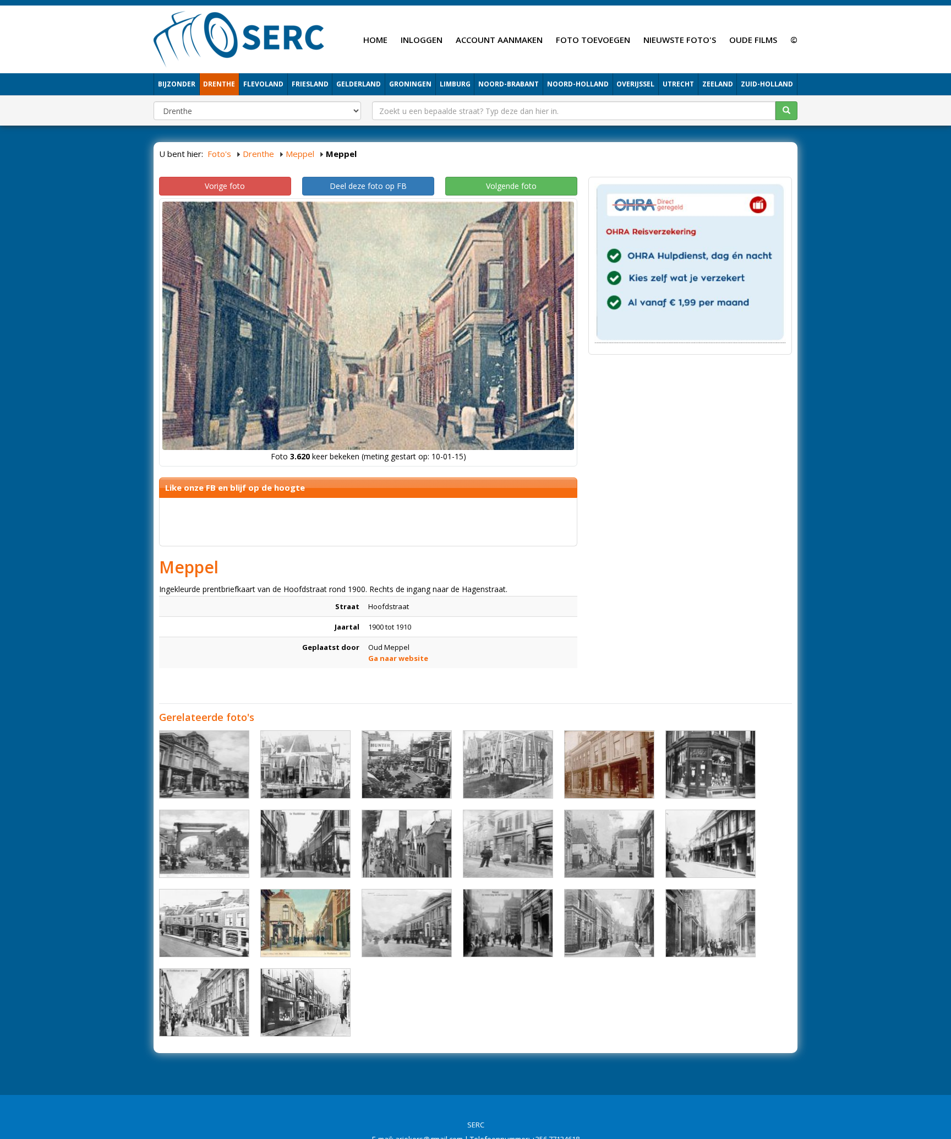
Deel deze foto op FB (368, 186)
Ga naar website (398, 658)
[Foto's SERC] (239, 38)
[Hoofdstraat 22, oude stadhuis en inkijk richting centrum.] (204, 1002)
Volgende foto (511, 186)
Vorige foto (225, 186)
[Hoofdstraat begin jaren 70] (305, 1002)
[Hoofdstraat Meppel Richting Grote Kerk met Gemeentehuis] (407, 923)
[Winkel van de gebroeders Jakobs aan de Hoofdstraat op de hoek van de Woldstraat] (710, 764)
